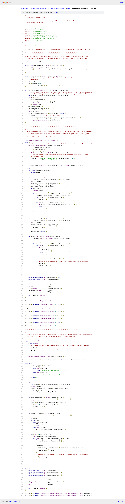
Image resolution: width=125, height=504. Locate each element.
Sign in (121, 2)
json (122, 501)
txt (118, 501)
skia (22, 8)
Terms (19, 501)
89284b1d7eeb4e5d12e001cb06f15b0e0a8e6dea (47, 8)
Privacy (15, 501)
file (55, 12)
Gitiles (10, 501)
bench (69, 8)
